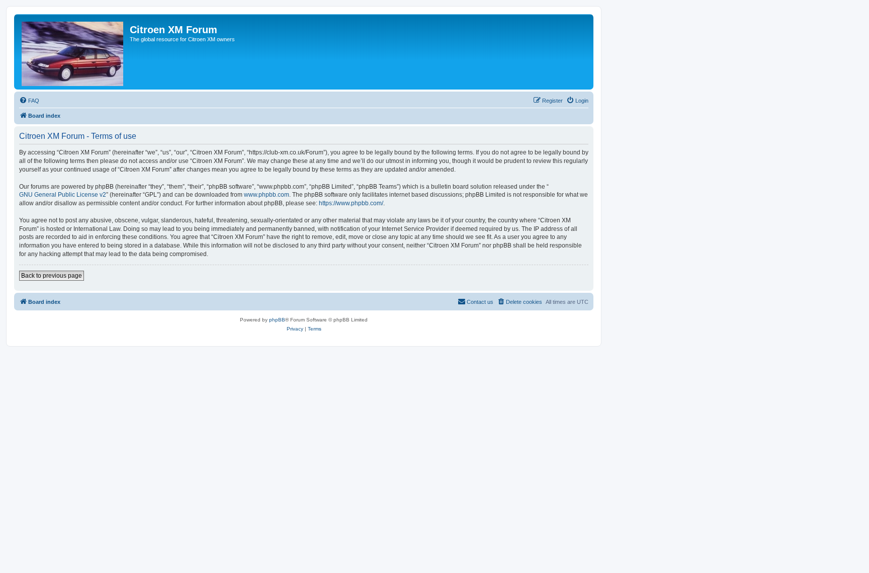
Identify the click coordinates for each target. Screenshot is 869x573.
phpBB (277, 319)
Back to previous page (51, 275)
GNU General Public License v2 (62, 194)
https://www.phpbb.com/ (351, 203)
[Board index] (73, 52)
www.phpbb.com (266, 194)
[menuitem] (29, 101)
